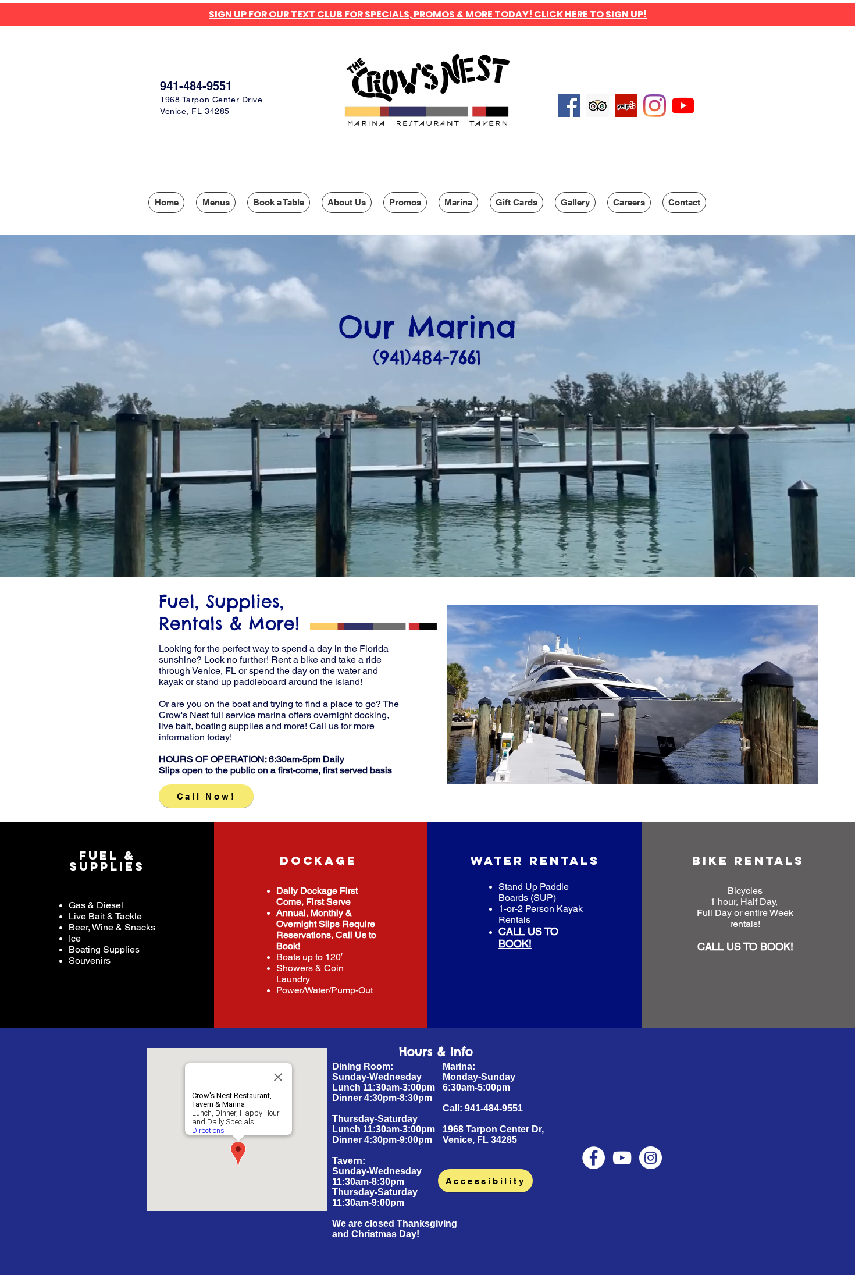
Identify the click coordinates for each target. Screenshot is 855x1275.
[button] (216, 202)
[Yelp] (626, 105)
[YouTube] (683, 105)
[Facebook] (569, 105)
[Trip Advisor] (597, 105)
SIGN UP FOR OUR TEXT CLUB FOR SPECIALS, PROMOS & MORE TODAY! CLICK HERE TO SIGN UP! (428, 14)
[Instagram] (654, 105)
